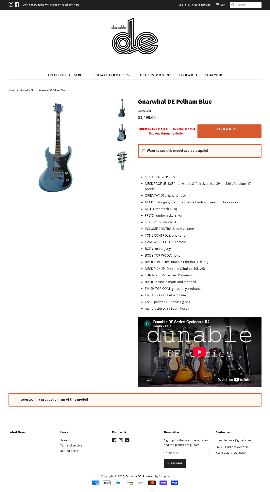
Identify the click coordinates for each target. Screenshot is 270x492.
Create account (201, 5)
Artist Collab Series (67, 75)
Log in (182, 5)
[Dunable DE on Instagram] (121, 441)
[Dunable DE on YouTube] (127, 441)
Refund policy (69, 451)
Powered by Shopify (156, 476)
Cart (222, 5)
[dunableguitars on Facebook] (17, 4)
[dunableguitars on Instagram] (11, 4)
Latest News (16, 432)
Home (11, 90)
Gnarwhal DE (26, 90)
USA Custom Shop (155, 75)
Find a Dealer (229, 129)
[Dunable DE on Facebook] (114, 441)
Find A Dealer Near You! (200, 75)
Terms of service (71, 445)
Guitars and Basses (111, 75)
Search (64, 440)
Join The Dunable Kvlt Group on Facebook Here (51, 5)
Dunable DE (133, 476)
